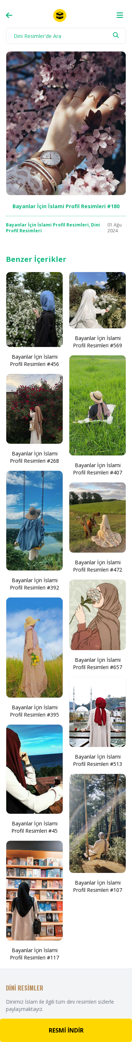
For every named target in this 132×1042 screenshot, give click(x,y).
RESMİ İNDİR (66, 1030)
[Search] (116, 35)
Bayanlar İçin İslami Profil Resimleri (47, 225)
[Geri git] (9, 15)
